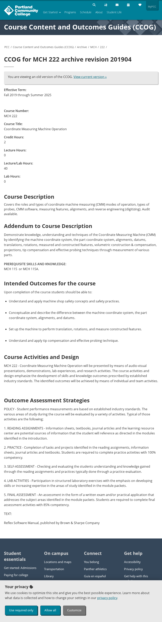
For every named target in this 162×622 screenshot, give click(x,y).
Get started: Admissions (20, 568)
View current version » (90, 77)
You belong (91, 562)
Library (49, 576)
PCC (6, 47)
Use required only (21, 610)
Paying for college (16, 575)
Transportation (54, 569)
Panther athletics (95, 569)
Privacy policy (133, 569)
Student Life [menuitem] (114, 12)
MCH (93, 47)
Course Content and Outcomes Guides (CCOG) (80, 26)
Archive (82, 47)
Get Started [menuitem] (50, 12)
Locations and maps (57, 562)
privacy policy (107, 598)
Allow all (50, 610)
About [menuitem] (99, 12)
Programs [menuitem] (70, 12)
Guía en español (95, 576)
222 (102, 47)
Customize (74, 610)
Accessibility (132, 562)
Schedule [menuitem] (85, 12)
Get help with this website (136, 578)
